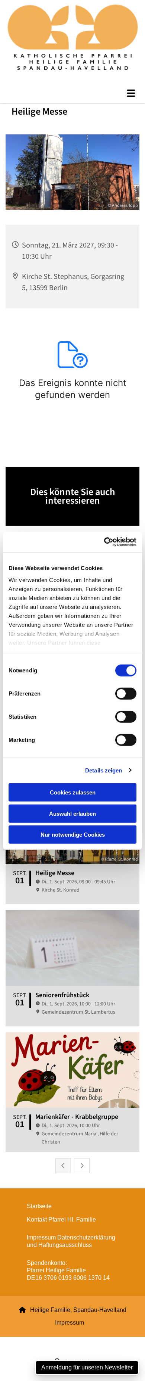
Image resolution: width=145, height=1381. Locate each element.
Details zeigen (103, 770)
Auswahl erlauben (72, 813)
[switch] (125, 694)
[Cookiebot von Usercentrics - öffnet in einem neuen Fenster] (104, 542)
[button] (72, 93)
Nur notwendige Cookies (73, 834)
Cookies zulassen (73, 792)
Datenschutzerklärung (45, 1341)
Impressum (69, 1322)
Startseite (39, 1206)
